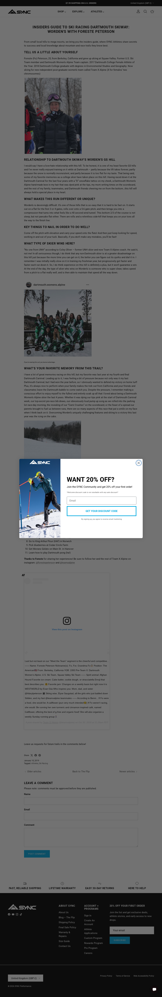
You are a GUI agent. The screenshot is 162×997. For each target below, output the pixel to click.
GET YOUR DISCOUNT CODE (102, 511)
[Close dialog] (138, 463)
